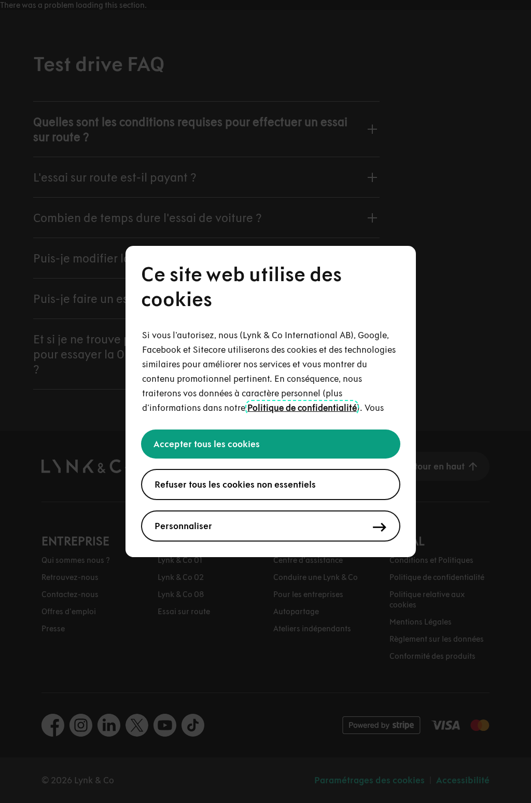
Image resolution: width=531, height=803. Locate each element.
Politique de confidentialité (302, 407)
